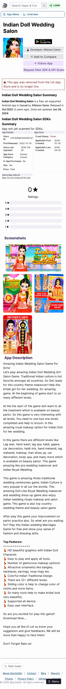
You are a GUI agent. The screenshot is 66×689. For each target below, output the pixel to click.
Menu (55, 681)
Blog (43, 673)
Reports (55, 673)
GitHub (42, 678)
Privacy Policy (26, 678)
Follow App (45, 63)
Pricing (9, 678)
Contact (31, 673)
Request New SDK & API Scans (44, 70)
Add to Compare (45, 57)
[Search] (44, 5)
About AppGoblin (12, 673)
